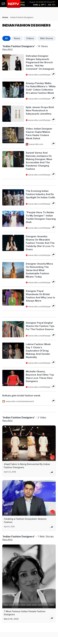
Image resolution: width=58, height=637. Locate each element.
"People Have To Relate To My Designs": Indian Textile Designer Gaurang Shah (41, 217)
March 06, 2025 (11, 619)
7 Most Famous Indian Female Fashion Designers (24, 613)
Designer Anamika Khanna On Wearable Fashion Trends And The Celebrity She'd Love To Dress (40, 243)
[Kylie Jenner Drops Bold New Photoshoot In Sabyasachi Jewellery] (13, 114)
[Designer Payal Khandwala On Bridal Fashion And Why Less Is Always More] (13, 298)
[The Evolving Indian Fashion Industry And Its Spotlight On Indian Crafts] (13, 197)
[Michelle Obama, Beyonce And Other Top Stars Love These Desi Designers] (13, 379)
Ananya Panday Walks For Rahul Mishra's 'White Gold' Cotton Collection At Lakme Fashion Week (41, 88)
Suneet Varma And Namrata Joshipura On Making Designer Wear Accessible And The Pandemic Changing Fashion (39, 160)
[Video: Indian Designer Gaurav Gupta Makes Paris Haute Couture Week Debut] (13, 136)
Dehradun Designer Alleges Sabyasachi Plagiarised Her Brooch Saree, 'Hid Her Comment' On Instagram (40, 62)
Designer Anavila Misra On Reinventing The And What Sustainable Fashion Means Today (39, 270)
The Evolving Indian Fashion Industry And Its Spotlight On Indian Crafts (40, 194)
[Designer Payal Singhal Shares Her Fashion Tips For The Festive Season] (13, 329)
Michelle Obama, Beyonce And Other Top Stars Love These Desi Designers (40, 376)
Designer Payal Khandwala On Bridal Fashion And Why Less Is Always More (40, 296)
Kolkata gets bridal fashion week (21, 395)
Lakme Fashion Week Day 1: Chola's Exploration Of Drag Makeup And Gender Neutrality (38, 351)
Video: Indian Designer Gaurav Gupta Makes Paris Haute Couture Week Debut (39, 133)
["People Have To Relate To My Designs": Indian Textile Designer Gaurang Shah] (13, 220)
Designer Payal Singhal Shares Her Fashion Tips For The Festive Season (40, 326)
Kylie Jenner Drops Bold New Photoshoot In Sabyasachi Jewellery (40, 110)
